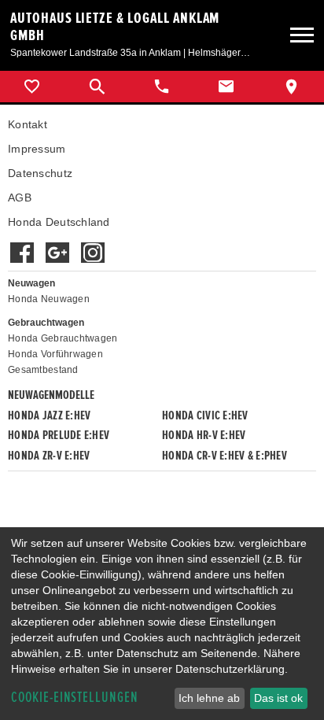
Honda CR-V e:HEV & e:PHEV (224, 455)
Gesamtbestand (43, 369)
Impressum (37, 148)
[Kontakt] (226, 86)
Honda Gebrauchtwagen (63, 338)
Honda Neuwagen (49, 299)
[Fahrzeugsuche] (96, 86)
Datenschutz (40, 173)
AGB (19, 197)
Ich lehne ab (209, 698)
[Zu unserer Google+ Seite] (57, 244)
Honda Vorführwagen (55, 354)
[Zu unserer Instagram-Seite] (92, 244)
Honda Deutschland (59, 222)
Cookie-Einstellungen (74, 697)
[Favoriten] (32, 86)
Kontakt (27, 124)
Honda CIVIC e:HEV (205, 415)
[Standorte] (292, 86)
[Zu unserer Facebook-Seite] (21, 244)
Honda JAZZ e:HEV (49, 415)
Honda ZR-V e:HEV (49, 455)
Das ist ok (278, 698)
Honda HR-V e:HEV (203, 435)
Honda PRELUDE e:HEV (58, 435)
